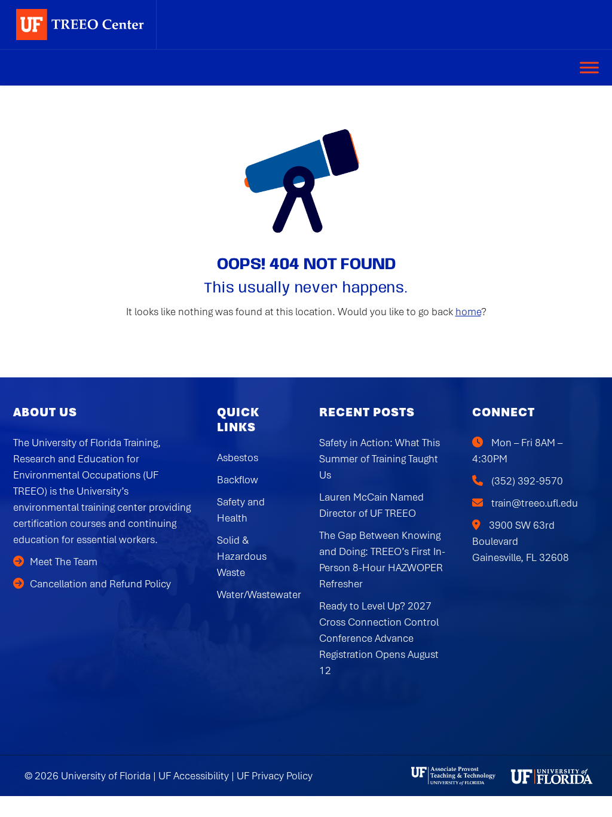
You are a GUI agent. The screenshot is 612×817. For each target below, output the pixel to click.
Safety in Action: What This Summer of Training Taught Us (379, 458)
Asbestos (237, 457)
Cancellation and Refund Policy (100, 583)
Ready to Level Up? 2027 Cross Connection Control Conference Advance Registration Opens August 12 (379, 638)
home (468, 311)
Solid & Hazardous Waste (242, 556)
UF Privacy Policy (275, 775)
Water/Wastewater (259, 594)
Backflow (237, 479)
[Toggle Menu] (589, 67)
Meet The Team (63, 561)
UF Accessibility (193, 775)
